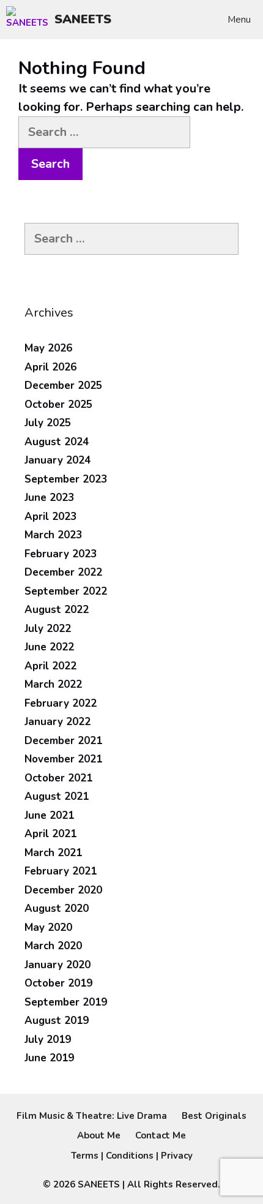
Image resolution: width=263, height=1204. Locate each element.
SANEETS (82, 19)
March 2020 (53, 946)
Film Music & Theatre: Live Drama (92, 1116)
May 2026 (48, 348)
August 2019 (56, 1021)
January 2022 (57, 722)
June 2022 (49, 647)
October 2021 (58, 778)
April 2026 (50, 367)
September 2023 (65, 479)
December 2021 (63, 741)
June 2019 (49, 1058)
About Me (98, 1135)
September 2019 (65, 1002)
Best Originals (214, 1116)
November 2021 (63, 759)
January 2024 (57, 460)
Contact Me (160, 1135)
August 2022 (56, 610)
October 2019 (58, 983)
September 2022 (65, 591)
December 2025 (63, 385)
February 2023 (60, 554)
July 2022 (47, 629)
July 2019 (47, 1040)
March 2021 (53, 853)
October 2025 (58, 404)
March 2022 (53, 684)
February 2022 (60, 703)
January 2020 (57, 965)
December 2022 (63, 572)
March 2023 (53, 535)
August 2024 (56, 442)
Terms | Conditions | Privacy (132, 1155)
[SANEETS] (30, 19)
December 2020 (63, 890)
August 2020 (56, 908)
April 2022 (50, 666)
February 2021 (60, 871)
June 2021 (49, 815)
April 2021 (50, 834)
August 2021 (56, 796)
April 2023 (50, 517)
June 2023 (49, 498)
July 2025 (47, 423)
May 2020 (48, 927)
